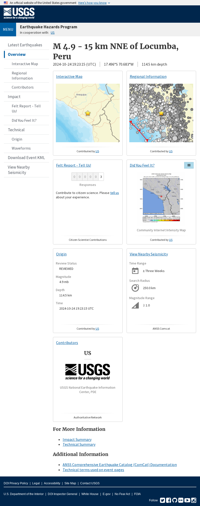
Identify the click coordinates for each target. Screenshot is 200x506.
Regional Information (22, 76)
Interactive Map (25, 63)
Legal (36, 483)
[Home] (19, 20)
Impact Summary (77, 439)
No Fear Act (122, 494)
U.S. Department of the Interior (24, 494)
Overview (17, 54)
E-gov (106, 494)
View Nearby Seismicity (19, 169)
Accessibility (52, 483)
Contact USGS (90, 483)
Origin (17, 139)
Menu (8, 29)
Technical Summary (79, 444)
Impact (14, 96)
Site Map (70, 483)
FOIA (137, 494)
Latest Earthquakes (25, 45)
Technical (16, 129)
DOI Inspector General (62, 494)
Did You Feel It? (24, 120)
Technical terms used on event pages (93, 469)
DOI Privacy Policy (16, 483)
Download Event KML (26, 157)
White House (90, 494)
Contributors (23, 87)
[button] (88, 113)
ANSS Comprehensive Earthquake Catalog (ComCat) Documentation (120, 464)
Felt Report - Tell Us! (26, 108)
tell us (114, 193)
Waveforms (21, 148)
